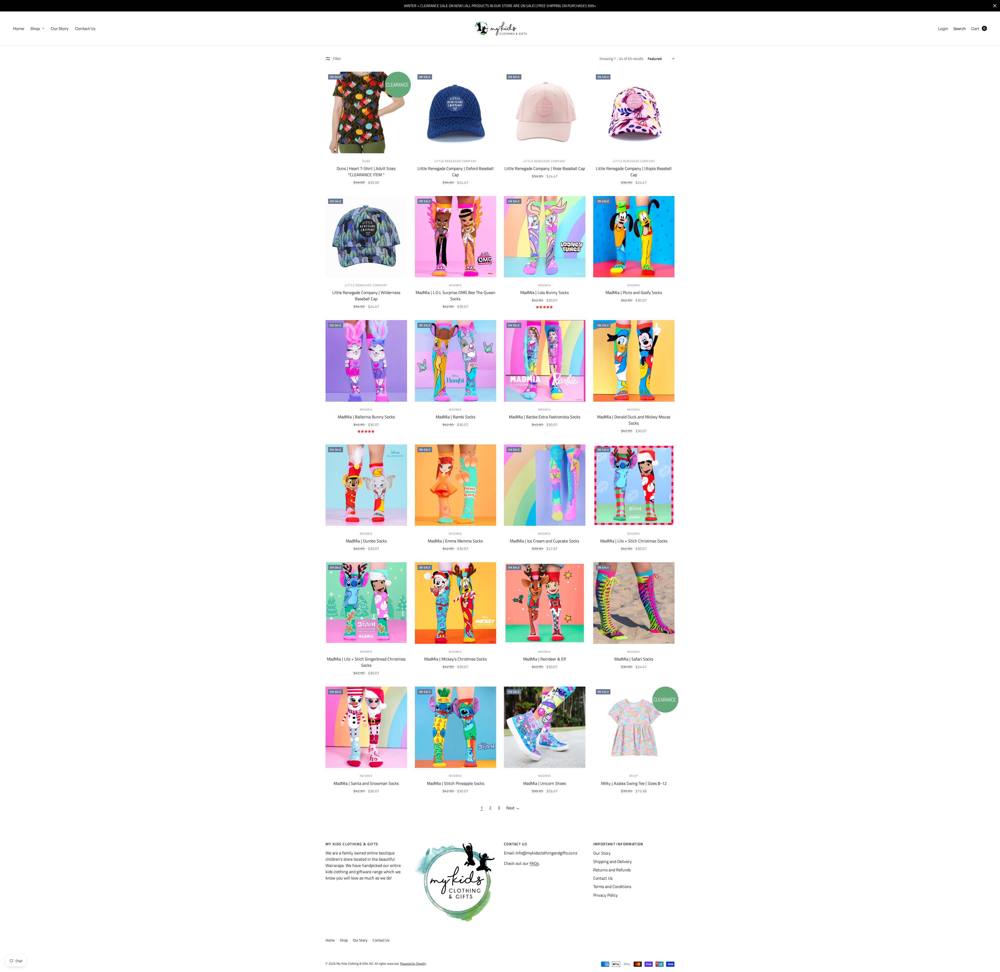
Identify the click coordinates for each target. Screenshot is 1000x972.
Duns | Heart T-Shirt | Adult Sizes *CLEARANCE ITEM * (366, 171)
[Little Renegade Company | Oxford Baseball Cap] (455, 112)
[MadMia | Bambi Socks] (455, 361)
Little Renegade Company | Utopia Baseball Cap (634, 171)
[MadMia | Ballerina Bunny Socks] (366, 361)
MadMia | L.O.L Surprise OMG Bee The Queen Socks (455, 295)
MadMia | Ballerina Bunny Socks (366, 417)
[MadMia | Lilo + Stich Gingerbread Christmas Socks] (366, 603)
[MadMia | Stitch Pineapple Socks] (455, 727)
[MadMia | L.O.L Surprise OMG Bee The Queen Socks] (455, 237)
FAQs (534, 863)
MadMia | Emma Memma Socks (455, 541)
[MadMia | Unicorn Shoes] (544, 727)
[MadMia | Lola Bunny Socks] (544, 237)
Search (959, 28)
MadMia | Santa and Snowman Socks (366, 783)
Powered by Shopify (413, 963)
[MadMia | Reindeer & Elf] (544, 603)
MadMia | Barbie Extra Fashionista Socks (544, 417)
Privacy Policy (605, 895)
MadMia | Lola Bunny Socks (544, 292)
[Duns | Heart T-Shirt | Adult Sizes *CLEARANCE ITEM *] (366, 112)
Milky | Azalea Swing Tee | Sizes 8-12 (634, 783)
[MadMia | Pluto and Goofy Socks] (634, 237)
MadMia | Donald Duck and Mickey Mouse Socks (633, 420)
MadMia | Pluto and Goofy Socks (633, 292)
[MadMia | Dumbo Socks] (366, 485)
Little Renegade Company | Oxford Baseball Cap (455, 171)
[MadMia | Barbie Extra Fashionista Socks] (544, 361)
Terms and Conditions (612, 886)
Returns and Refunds (612, 870)
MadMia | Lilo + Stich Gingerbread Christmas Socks (366, 662)
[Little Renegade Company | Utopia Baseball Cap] (634, 112)
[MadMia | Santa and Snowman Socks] (366, 727)
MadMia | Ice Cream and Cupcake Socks (544, 541)
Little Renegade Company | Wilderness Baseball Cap (366, 295)
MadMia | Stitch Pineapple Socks (455, 783)
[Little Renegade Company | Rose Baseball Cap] (544, 112)
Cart (975, 28)
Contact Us (85, 28)
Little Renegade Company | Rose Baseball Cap (544, 168)
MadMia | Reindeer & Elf (544, 659)
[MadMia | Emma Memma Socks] (455, 485)
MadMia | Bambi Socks (455, 417)
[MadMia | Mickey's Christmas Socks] (455, 603)
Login (943, 28)
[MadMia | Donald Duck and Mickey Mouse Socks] (634, 361)
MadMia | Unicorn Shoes (544, 783)
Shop (35, 28)
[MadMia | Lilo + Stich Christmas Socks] (634, 485)
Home (18, 28)
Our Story (59, 28)
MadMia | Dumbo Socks (366, 541)
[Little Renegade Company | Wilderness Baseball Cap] (366, 237)
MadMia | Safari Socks (633, 659)
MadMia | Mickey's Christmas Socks (455, 659)
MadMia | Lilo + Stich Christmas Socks (633, 541)
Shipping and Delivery (612, 861)
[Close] (995, 6)
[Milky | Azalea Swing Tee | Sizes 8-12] (634, 727)
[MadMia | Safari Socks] (634, 603)
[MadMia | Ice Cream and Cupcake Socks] (544, 485)
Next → (513, 808)
